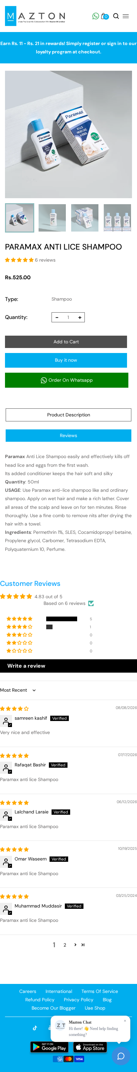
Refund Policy (40, 1000)
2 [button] (65, 945)
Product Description (68, 415)
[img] (14, 709)
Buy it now (66, 360)
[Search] (116, 16)
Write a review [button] (26, 665)
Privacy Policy (78, 1000)
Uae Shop (95, 1008)
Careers (27, 991)
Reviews (68, 435)
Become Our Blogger (53, 1008)
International (59, 991)
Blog (107, 1000)
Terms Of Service (99, 991)
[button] (19, 260)
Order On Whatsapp (70, 380)
